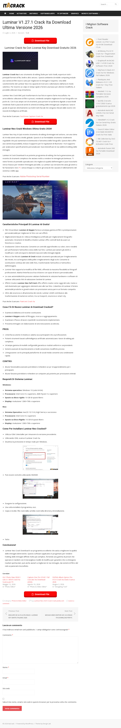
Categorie (89, 164)
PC (20, 167)
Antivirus (33, 13)
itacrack (21, 33)
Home (11, 13)
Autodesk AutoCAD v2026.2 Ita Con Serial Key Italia (105, 113)
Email (5, 678)
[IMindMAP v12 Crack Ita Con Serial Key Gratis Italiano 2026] (89, 123)
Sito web (6, 688)
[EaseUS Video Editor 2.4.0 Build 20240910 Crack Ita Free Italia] (89, 132)
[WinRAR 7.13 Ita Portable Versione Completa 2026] (89, 95)
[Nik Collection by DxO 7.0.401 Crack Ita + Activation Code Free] (89, 142)
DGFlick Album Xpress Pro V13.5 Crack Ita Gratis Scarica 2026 (63, 579)
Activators (22, 13)
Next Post (58, 614)
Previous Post (23, 614)
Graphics (75, 13)
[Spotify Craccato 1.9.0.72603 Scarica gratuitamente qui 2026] (89, 104)
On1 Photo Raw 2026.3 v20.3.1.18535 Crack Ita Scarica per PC (11, 579)
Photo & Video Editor (19, 601)
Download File (42, 41)
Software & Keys (48, 13)
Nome (6, 667)
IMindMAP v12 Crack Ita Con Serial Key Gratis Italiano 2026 (106, 122)
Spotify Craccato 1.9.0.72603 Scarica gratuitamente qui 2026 (105, 103)
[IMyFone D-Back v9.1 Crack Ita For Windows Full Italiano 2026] (89, 73)
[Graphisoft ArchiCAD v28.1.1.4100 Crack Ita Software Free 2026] (89, 64)
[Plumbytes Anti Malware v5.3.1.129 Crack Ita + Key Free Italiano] (89, 83)
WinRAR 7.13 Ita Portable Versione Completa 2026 (103, 94)
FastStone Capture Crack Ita (31, 116)
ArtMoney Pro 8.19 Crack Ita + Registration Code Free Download (105, 53)
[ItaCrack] (5, 13)
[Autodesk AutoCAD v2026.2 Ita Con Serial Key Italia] (89, 114)
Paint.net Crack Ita (27, 301)
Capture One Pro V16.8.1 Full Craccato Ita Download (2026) (38, 579)
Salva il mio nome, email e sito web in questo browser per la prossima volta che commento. (40, 702)
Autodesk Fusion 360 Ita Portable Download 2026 (105, 151)
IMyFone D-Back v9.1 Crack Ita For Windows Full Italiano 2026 (105, 72)
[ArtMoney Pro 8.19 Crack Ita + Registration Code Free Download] (89, 54)
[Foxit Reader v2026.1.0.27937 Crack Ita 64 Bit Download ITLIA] (89, 42)
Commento (8, 635)
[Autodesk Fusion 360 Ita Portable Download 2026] (89, 151)
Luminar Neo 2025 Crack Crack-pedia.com (49, 601)
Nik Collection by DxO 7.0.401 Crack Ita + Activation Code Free (105, 141)
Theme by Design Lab (43, 724)
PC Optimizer (62, 13)
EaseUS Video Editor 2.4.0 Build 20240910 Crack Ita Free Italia (105, 132)
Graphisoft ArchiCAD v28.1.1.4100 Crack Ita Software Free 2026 (105, 63)
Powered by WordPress (24, 724)
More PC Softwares (90, 13)
